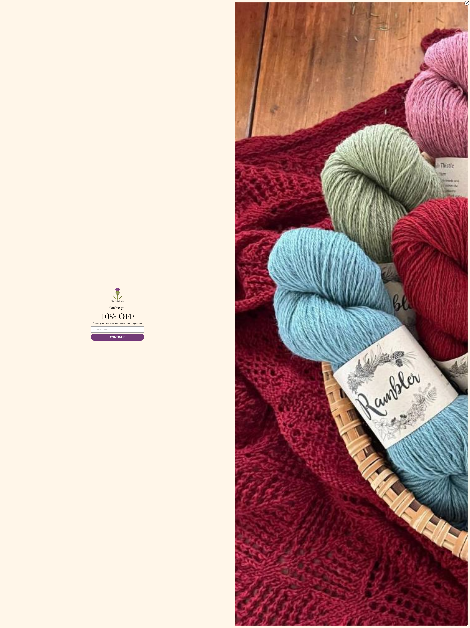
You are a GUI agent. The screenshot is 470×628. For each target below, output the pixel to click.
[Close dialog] (467, 3)
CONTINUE (117, 337)
